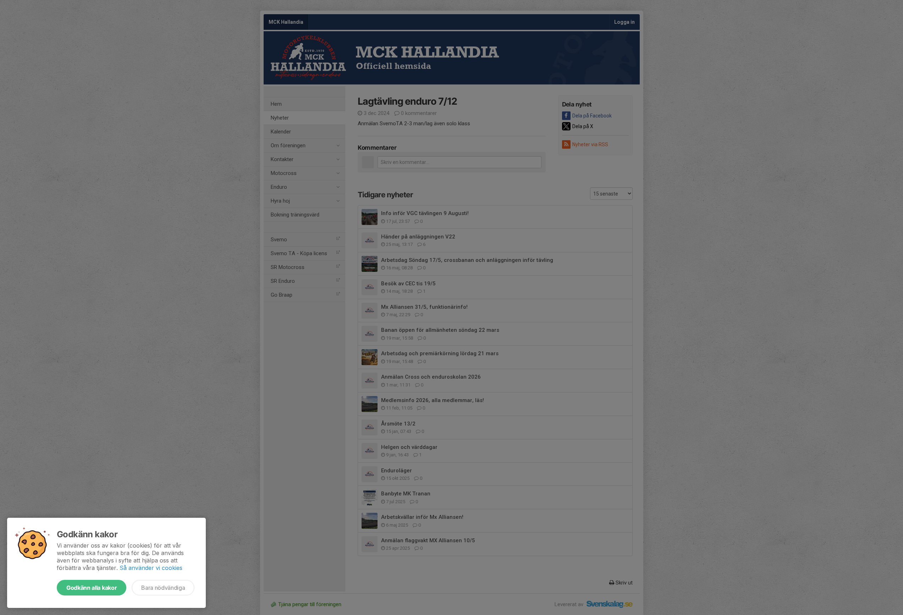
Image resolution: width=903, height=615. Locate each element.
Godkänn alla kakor (91, 587)
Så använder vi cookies (151, 567)
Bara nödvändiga (163, 587)
